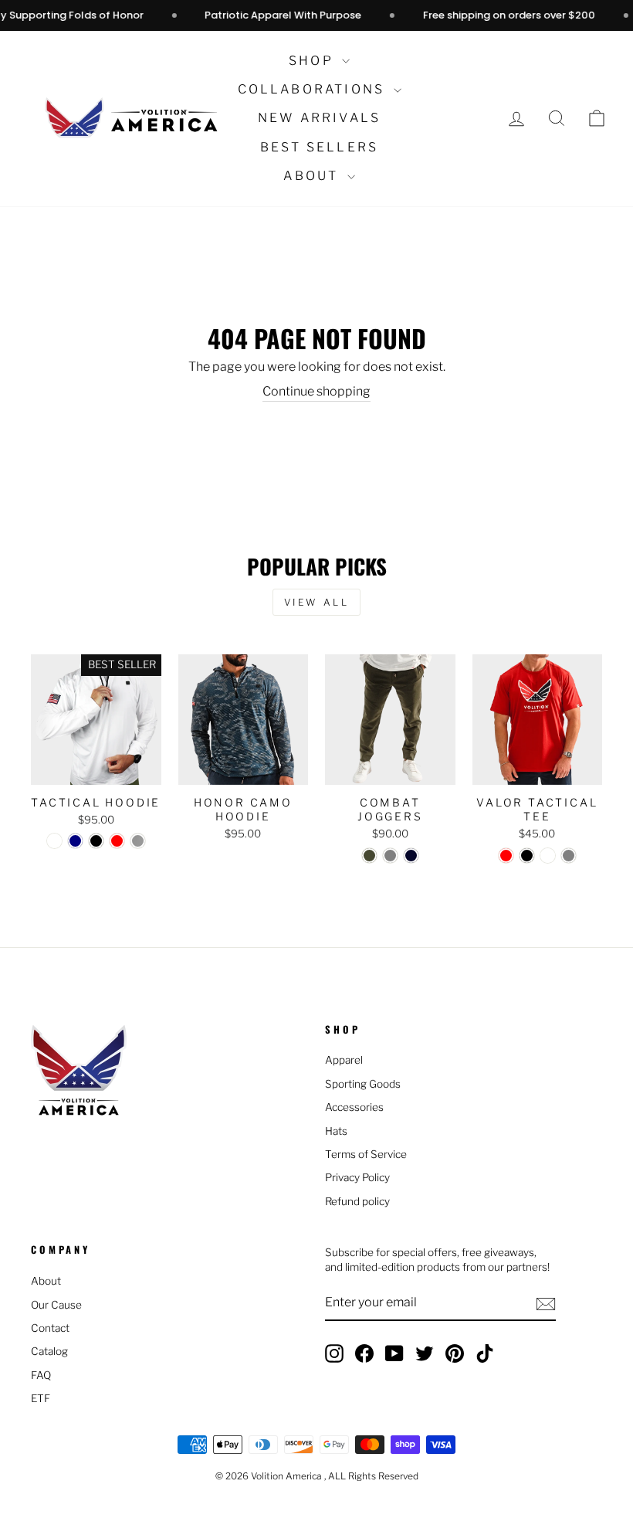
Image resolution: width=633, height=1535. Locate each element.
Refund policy (357, 1201)
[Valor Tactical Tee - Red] (506, 855)
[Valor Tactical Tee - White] (547, 855)
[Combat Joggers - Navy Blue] (411, 855)
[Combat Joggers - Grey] (390, 855)
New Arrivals (319, 117)
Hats (336, 1131)
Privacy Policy (357, 1177)
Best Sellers (319, 147)
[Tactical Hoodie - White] (54, 841)
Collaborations (314, 89)
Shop (313, 60)
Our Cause (56, 1305)
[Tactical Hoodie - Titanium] (137, 841)
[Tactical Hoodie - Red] (117, 841)
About (313, 175)
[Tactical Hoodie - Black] (96, 841)
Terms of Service (366, 1154)
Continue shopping (316, 391)
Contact (50, 1328)
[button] (597, 118)
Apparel (344, 1060)
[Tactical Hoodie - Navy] (75, 841)
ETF (40, 1398)
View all (317, 602)
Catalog (49, 1351)
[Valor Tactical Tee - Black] (527, 855)
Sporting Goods (363, 1084)
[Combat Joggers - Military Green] (369, 855)
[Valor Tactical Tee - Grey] (568, 855)
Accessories (354, 1107)
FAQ (41, 1375)
